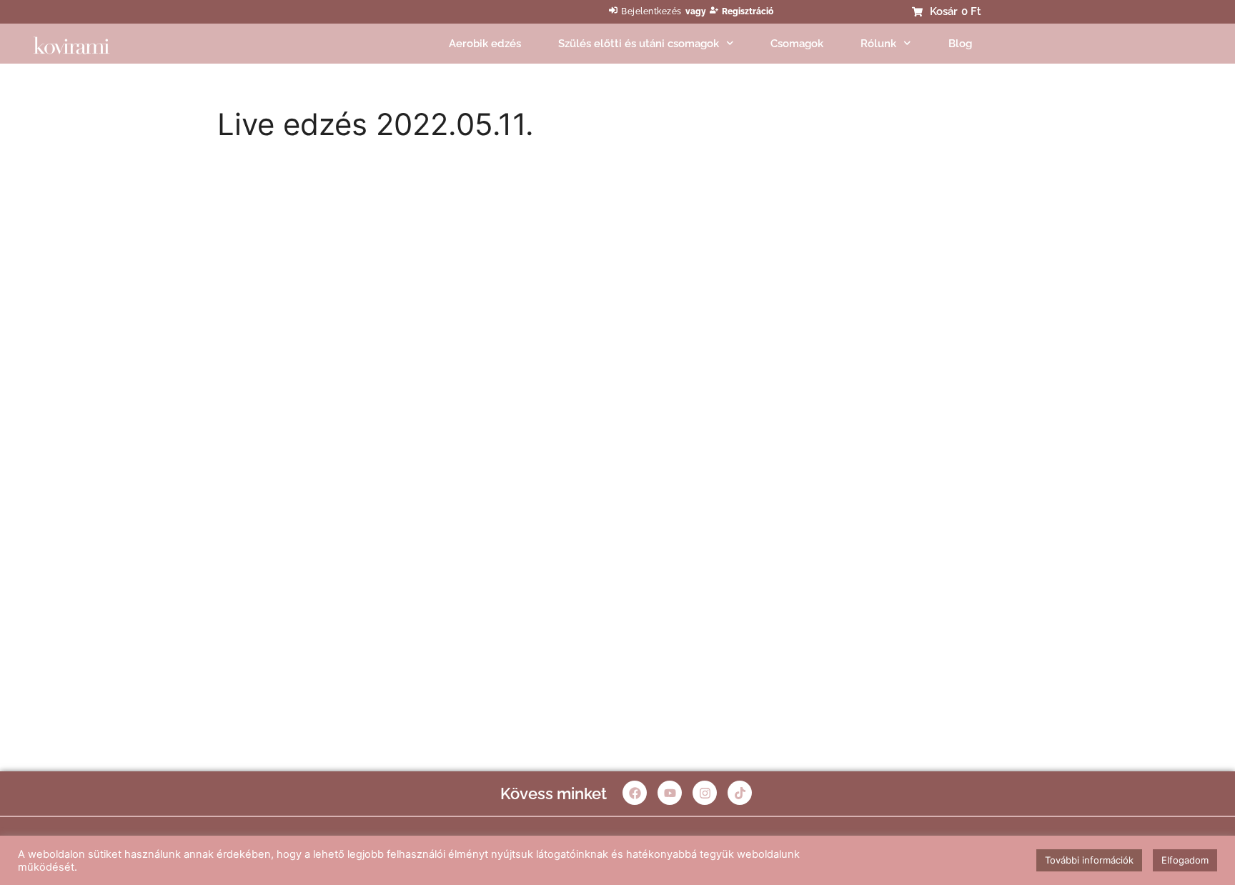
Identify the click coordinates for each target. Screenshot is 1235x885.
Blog (960, 43)
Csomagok (796, 43)
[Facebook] (635, 793)
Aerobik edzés (485, 43)
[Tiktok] (740, 793)
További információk (1089, 860)
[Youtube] (670, 793)
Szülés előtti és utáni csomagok (638, 43)
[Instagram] (705, 793)
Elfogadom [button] (1185, 860)
